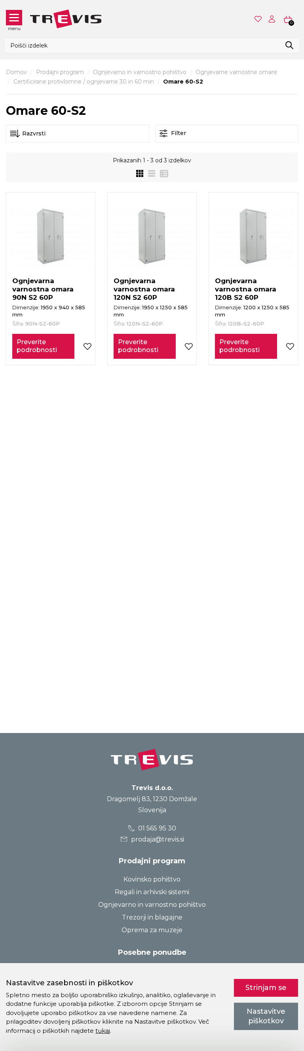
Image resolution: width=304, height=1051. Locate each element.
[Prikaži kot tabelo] (161, 173)
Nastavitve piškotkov (266, 1016)
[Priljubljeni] (259, 19)
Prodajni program (60, 72)
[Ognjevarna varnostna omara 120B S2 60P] (253, 236)
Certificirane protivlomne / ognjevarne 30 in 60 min (83, 81)
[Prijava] (273, 19)
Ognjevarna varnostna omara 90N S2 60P (43, 289)
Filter (177, 133)
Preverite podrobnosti (37, 346)
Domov (16, 72)
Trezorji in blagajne (152, 917)
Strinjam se (266, 987)
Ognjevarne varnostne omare (236, 72)
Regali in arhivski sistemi (152, 892)
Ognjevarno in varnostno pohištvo (139, 72)
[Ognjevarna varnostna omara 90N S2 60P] (50, 236)
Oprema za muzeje (152, 930)
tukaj (102, 1030)
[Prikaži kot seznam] (149, 173)
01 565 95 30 (156, 828)
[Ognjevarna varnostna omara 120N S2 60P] (152, 236)
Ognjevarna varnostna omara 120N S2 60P (144, 289)
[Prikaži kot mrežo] (139, 173)
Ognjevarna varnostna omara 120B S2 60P (245, 289)
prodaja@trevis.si (156, 839)
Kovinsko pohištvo (152, 879)
